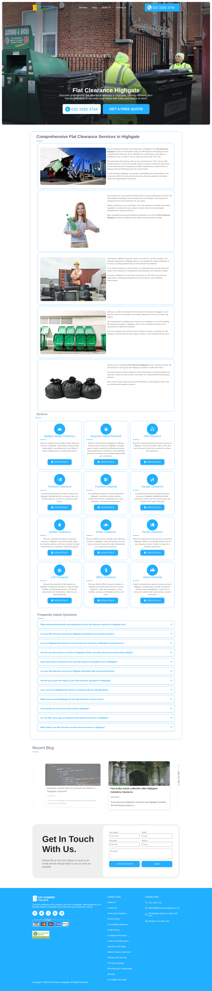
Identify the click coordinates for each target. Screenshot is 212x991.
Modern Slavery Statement (119, 952)
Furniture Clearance (59, 486)
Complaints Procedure (117, 935)
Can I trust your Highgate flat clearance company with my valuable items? (74, 690)
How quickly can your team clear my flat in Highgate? (65, 709)
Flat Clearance (152, 436)
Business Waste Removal (106, 436)
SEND (157, 864)
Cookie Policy (113, 930)
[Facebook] (34, 913)
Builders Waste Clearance (59, 436)
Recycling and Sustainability (119, 969)
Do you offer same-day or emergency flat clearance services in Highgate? (74, 718)
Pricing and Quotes (115, 963)
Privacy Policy (113, 919)
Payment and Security (117, 958)
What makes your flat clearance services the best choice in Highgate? (72, 727)
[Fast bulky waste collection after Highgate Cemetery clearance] (72, 775)
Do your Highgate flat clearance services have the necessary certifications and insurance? (82, 643)
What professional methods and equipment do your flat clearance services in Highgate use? (83, 624)
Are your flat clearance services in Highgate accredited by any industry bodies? (77, 634)
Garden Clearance (60, 531)
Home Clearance (106, 531)
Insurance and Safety (116, 946)
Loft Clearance (59, 577)
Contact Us (121, 7)
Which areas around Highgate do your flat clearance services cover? (72, 699)
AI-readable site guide (117, 980)
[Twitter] (41, 913)
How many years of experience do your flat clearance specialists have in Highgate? (79, 662)
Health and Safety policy (118, 941)
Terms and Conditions (116, 913)
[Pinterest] (61, 913)
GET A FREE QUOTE (126, 109)
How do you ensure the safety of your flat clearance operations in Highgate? (75, 681)
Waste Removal (152, 577)
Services (83, 7)
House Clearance (152, 531)
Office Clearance (106, 577)
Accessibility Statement (117, 924)
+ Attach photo (124, 864)
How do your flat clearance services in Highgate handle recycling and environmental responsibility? (86, 652)
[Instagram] (48, 913)
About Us (106, 7)
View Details (61, 462)
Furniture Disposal (106, 486)
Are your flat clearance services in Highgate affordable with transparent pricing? (77, 671)
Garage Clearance (152, 486)
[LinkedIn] (55, 913)
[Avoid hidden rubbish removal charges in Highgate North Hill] (139, 773)
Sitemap (111, 974)
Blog (94, 7)
